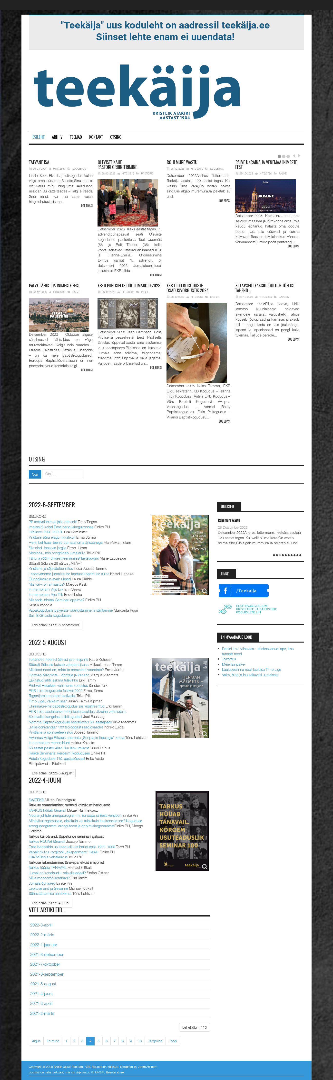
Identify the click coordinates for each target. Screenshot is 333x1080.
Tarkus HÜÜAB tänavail (47, 841)
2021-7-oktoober (45, 964)
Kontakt (96, 137)
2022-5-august (47, 643)
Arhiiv (57, 137)
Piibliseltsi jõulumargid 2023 (129, 286)
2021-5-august (43, 983)
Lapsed (284, 296)
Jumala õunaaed (42, 883)
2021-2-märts (42, 1013)
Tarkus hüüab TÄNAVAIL (48, 867)
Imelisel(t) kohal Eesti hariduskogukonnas (61, 527)
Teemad (76, 137)
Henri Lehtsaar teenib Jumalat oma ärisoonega (66, 542)
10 (140, 1041)
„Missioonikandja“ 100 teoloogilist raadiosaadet (66, 727)
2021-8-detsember (46, 954)
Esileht (38, 137)
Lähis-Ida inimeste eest (54, 286)
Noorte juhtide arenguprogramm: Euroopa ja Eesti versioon (75, 815)
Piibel (145, 291)
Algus (36, 1041)
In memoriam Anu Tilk (46, 594)
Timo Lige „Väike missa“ (48, 701)
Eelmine (53, 1041)
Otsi (35, 474)
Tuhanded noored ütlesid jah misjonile (58, 659)
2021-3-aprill (41, 1003)
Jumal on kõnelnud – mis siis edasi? (57, 873)
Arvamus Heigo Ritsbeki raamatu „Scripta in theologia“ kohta (76, 737)
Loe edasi (87, 206)
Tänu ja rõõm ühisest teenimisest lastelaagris (64, 558)
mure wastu (182, 163)
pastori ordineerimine (117, 165)
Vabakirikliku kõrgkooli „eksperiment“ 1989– (63, 852)
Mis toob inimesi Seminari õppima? (56, 600)
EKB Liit (215, 296)
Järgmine (155, 1041)
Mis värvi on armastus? (47, 584)
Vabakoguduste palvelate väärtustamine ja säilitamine (71, 610)
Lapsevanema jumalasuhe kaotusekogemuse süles (69, 574)
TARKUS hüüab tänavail (47, 810)
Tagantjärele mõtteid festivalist (52, 695)
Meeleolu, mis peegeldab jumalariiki (57, 553)
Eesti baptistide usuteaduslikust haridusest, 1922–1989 (72, 846)
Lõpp (173, 1041)
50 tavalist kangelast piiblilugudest (55, 716)
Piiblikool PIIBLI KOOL (46, 532)
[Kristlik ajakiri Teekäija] (138, 91)
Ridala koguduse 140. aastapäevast (57, 758)
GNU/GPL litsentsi (103, 1072)
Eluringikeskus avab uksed (50, 579)
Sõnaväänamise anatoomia (50, 893)
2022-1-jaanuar (43, 944)
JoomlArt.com (147, 1067)
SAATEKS (36, 800)
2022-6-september (52, 505)
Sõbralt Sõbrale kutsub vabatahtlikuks (58, 664)
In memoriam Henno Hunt (49, 742)
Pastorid (147, 173)
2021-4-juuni (41, 993)
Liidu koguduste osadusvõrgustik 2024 (187, 288)
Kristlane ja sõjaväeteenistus (51, 568)
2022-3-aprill (41, 925)
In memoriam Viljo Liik (46, 589)
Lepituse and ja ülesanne (48, 888)
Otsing (115, 137)
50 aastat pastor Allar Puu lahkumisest (59, 748)
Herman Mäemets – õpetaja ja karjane (59, 675)
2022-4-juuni (45, 781)
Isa (39, 163)
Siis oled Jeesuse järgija (47, 547)
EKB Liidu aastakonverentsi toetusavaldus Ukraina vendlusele (77, 711)
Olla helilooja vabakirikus (48, 857)
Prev (294, 155)
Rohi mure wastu (229, 520)
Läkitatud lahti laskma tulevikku (53, 680)
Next (299, 155)
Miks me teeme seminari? (49, 878)
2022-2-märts (42, 934)
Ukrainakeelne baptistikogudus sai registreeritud (67, 706)
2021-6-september (46, 974)
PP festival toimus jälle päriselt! (53, 521)
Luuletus (79, 168)
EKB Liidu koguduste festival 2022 (55, 690)
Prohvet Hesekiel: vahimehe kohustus (58, 685)
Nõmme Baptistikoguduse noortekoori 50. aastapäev (70, 722)
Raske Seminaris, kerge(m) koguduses (59, 753)
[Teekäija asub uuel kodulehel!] (165, 30)
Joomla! (34, 1072)
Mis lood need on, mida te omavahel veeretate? (66, 669)
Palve (283, 173)
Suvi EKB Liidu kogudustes (50, 615)
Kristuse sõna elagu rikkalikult (52, 537)
